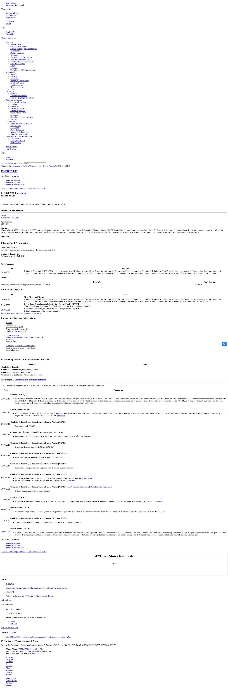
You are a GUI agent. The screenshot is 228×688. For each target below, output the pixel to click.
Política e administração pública (22, 61)
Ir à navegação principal (15, 5)
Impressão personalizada (15, 184)
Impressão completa (13, 182)
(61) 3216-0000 (33, 651)
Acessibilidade (11, 15)
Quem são (14, 94)
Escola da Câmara (17, 83)
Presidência (14, 79)
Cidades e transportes (18, 46)
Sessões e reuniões (17, 109)
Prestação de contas (17, 141)
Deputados (10, 91)
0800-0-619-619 (25, 649)
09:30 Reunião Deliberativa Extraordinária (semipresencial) (90, 487)
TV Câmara (14, 128)
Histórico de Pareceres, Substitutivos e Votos (22, 337)
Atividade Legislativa (14, 100)
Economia (14, 55)
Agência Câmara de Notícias (21, 123)
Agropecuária (15, 44)
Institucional (10, 72)
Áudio (12, 621)
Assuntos (9, 42)
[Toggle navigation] (12, 38)
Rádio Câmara (15, 126)
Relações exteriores (17, 64)
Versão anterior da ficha (36, 188)
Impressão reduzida (13, 180)
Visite (12, 89)
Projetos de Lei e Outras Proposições (44, 166)
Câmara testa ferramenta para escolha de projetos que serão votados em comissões (36, 588)
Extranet (9, 685)
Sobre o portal (11, 679)
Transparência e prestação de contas (19, 136)
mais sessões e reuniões (9, 628)
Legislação (14, 115)
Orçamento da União (18, 113)
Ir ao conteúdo (11, 3)
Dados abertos (15, 143)
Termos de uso (11, 681)
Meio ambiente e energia (19, 59)
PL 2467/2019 (9, 171)
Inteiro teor (20, 193)
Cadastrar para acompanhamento (13, 188)
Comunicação (11, 121)
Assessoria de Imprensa (19, 132)
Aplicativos (10, 683)
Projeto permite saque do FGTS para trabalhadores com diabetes (30, 596)
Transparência (15, 138)
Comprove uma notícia (19, 134)
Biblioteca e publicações (19, 81)
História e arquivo (17, 87)
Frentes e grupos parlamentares (22, 98)
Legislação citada (12, 335)
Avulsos (9, 323)
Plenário (13, 104)
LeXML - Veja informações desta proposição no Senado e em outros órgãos (42, 637)
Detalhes (13, 624)
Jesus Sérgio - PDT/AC (10, 218)
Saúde (12, 66)
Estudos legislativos (17, 111)
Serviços (13, 76)
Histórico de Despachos (15, 331)
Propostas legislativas (18, 102)
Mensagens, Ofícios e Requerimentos (20, 346)
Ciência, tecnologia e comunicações (23, 49)
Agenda (13, 74)
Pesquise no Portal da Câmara (12, 164)
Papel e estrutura (16, 85)
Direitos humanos (17, 53)
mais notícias (6, 600)
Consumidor (15, 51)
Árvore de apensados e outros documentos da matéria (21, 313)
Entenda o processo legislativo (21, 117)
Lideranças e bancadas (18, 96)
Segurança (14, 68)
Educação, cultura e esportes (21, 57)
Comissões (14, 106)
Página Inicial (6, 166)
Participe (13, 119)
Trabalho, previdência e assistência (23, 70)
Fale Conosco (11, 17)
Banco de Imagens (17, 130)
